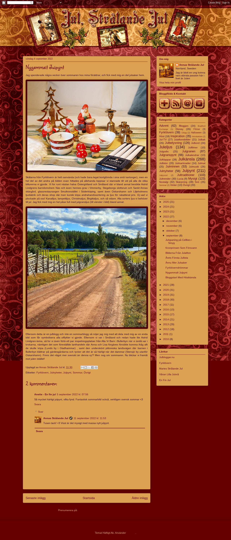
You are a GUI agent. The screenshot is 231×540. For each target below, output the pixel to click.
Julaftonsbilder (182, 139)
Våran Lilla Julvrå (169, 374)
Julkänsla (186, 159)
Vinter (173, 185)
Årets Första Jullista (176, 257)
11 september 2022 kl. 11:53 (90, 418)
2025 (166, 201)
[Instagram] (199, 108)
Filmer (196, 129)
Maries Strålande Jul (171, 368)
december (172, 220)
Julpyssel (163, 175)
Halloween (196, 132)
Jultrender (165, 178)
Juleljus (165, 147)
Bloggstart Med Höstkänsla (180, 277)
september (172, 235)
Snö (197, 181)
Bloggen (183, 125)
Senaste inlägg (35, 498)
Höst (161, 136)
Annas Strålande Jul (55, 418)
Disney (179, 129)
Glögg (184, 133)
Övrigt (87, 372)
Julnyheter (56, 372)
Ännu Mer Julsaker (176, 262)
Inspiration (178, 136)
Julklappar (165, 159)
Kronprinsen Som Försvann (181, 247)
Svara (37, 404)
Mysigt (192, 178)
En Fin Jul (165, 380)
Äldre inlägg (140, 498)
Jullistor (163, 163)
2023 (166, 211)
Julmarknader (183, 163)
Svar (40, 411)
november (172, 225)
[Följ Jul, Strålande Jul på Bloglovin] (165, 108)
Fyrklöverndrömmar (176, 267)
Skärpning (181, 181)
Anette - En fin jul (45, 394)
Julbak (201, 139)
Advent (164, 125)
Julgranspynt (167, 155)
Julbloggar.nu (167, 357)
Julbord (195, 142)
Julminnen (172, 166)
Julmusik (194, 166)
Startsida (89, 498)
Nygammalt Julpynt (176, 272)
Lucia (180, 178)
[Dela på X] (89, 367)
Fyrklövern (42, 372)
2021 (166, 284)
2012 (166, 329)
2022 (166, 216)
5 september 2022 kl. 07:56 (72, 394)
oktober (171, 230)
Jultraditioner (186, 175)
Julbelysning (173, 143)
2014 (166, 319)
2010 (166, 339)
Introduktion (197, 136)
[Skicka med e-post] (82, 367)
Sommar (77, 372)
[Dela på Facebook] (92, 367)
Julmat (201, 163)
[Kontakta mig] (188, 108)
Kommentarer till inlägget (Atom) (96, 510)
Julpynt (67, 372)
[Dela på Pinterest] (96, 367)
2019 (166, 294)
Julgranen (188, 151)
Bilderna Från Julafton (178, 252)
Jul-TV (163, 139)
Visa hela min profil (170, 82)
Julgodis (164, 151)
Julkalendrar (192, 155)
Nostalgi (163, 181)
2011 (166, 334)
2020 (166, 289)
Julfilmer (193, 147)
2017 (166, 304)
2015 (166, 314)
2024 (166, 206)
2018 (166, 299)
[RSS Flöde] (176, 108)
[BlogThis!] (86, 367)
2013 (166, 324)
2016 (166, 309)
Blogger (131, 532)
